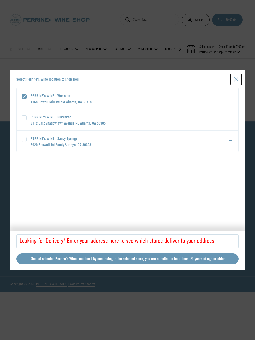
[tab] (127, 98)
